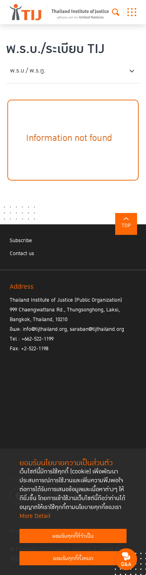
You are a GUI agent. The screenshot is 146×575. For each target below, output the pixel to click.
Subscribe (21, 240)
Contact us (22, 253)
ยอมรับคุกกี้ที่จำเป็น (73, 536)
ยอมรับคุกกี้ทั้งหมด (73, 558)
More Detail (34, 516)
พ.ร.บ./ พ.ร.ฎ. (27, 70)
